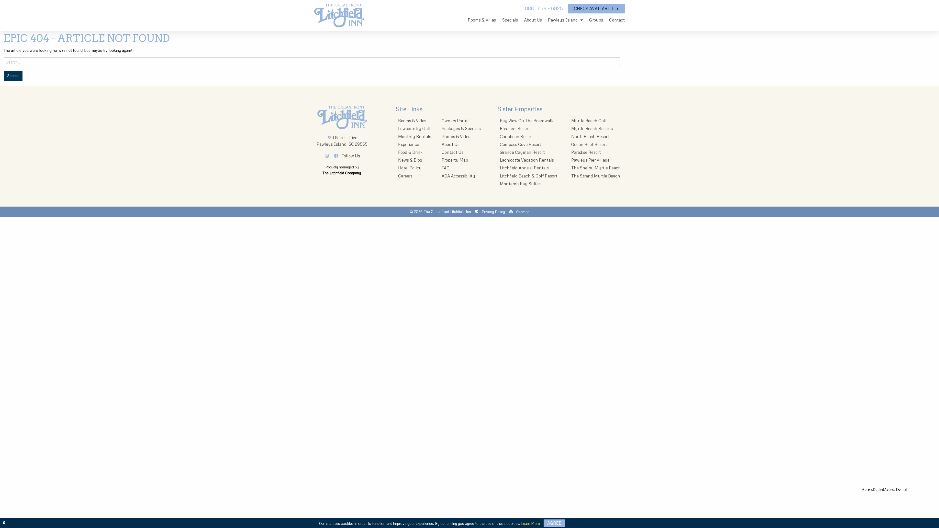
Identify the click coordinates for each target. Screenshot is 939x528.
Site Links (409, 109)
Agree (554, 523)
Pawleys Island (563, 19)
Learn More (530, 523)
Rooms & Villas (482, 19)
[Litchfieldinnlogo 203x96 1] (342, 117)
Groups (596, 19)
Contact (617, 19)
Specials (510, 19)
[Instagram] (328, 156)
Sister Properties (519, 109)
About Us (533, 19)
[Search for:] (312, 62)
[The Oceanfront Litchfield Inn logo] (339, 17)
